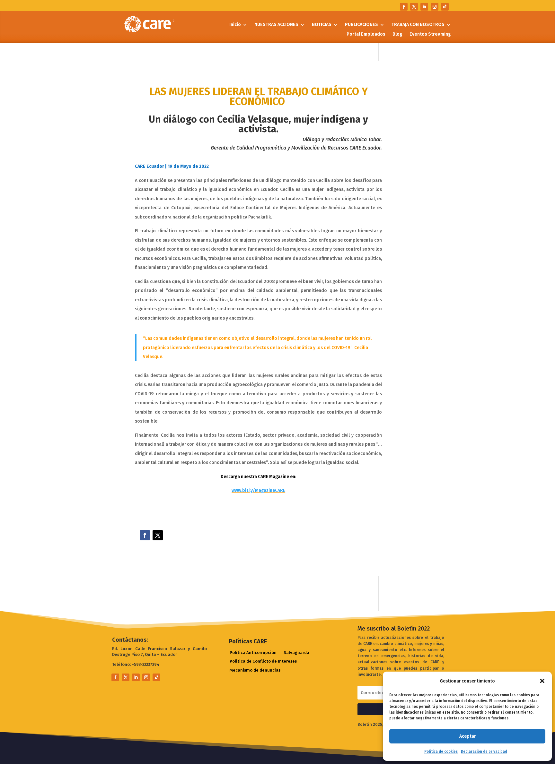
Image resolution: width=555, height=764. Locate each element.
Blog (397, 34)
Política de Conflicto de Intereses (263, 661)
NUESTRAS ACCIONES (276, 24)
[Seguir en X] (414, 7)
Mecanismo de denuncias (255, 670)
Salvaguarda (296, 653)
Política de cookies (441, 751)
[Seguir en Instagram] (434, 7)
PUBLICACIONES (361, 24)
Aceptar (467, 736)
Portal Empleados (366, 34)
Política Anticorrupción (253, 653)
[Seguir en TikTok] (445, 7)
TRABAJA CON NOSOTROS (418, 24)
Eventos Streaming (430, 34)
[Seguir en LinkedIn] (424, 7)
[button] (542, 681)
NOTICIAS (321, 24)
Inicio (235, 24)
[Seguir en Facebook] (404, 7)
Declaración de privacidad (484, 751)
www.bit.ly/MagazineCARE (258, 490)
